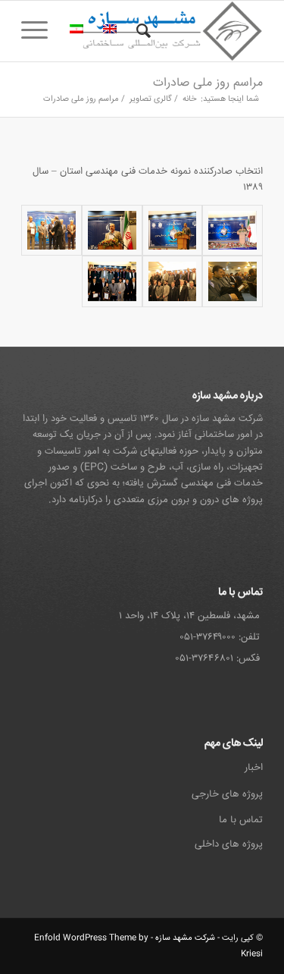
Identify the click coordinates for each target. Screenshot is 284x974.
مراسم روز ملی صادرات (208, 83)
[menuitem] (141, 31)
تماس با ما (241, 820)
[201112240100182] (172, 230)
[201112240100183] (112, 230)
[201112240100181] (232, 230)
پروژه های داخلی (229, 844)
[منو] (39, 31)
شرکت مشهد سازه (185, 938)
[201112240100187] (112, 281)
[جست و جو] (141, 31)
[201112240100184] (51, 230)
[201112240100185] (232, 281)
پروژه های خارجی (227, 794)
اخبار (254, 767)
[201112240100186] (172, 281)
